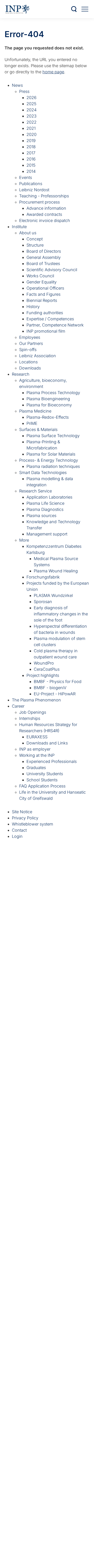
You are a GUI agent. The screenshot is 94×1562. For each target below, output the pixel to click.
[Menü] (84, 9)
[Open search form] (73, 9)
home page (53, 71)
